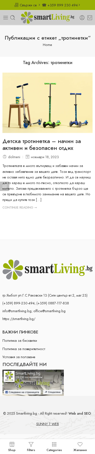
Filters (31, 450)
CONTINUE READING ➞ (19, 207)
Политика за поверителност (23, 348)
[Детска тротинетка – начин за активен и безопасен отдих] (47, 103)
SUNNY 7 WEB (47, 423)
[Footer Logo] (47, 269)
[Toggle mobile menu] (5, 18)
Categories (54, 450)
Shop (12, 450)
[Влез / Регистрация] (82, 18)
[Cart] (90, 18)
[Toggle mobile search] (12, 17)
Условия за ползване (18, 356)
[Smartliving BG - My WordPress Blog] (47, 17)
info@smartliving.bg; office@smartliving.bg (34, 310)
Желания (80, 450)
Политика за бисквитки (19, 340)
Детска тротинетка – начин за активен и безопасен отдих (41, 145)
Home (47, 44)
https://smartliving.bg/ (18, 318)
